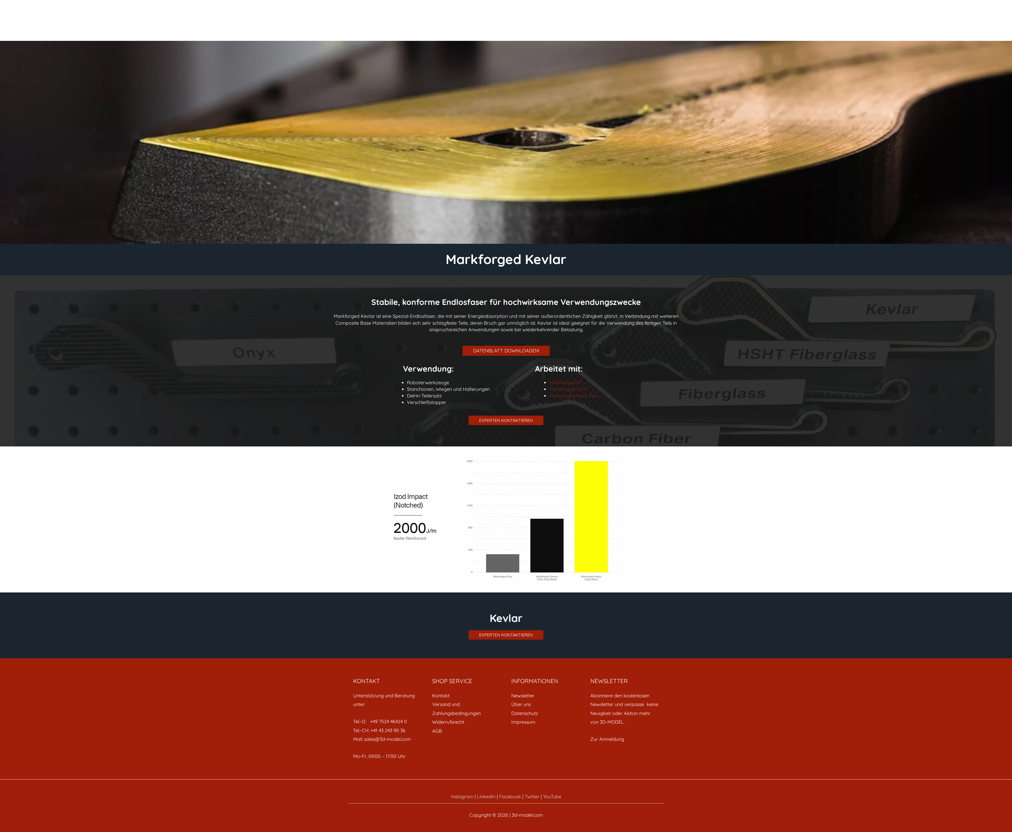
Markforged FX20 (568, 389)
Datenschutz (524, 713)
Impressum (523, 722)
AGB (437, 731)
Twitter (532, 797)
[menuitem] (466, 695)
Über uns (521, 704)
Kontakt (441, 696)
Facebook (510, 797)
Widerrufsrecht (448, 722)
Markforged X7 (565, 382)
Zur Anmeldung (607, 739)
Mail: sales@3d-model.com (382, 739)
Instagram (462, 797)
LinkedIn (486, 797)
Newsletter (522, 696)
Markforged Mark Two (573, 396)
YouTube (552, 797)
